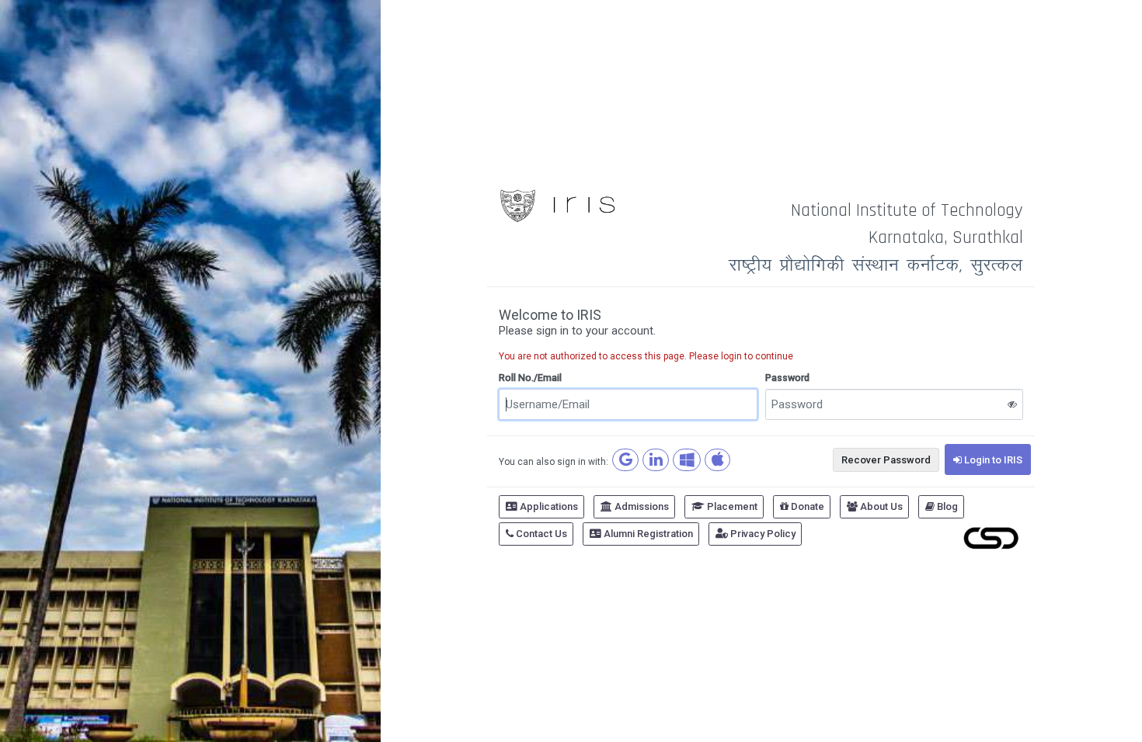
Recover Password (886, 460)
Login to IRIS (992, 460)
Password (787, 377)
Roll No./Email (530, 377)
